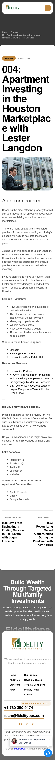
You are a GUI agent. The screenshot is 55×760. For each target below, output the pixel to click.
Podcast (9, 58)
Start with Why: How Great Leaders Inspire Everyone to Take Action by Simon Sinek (30, 389)
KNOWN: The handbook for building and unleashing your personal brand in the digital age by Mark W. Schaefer (31, 378)
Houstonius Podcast (21, 371)
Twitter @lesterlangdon (23, 353)
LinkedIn (14, 349)
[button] (18, 708)
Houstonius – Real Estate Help (27, 357)
